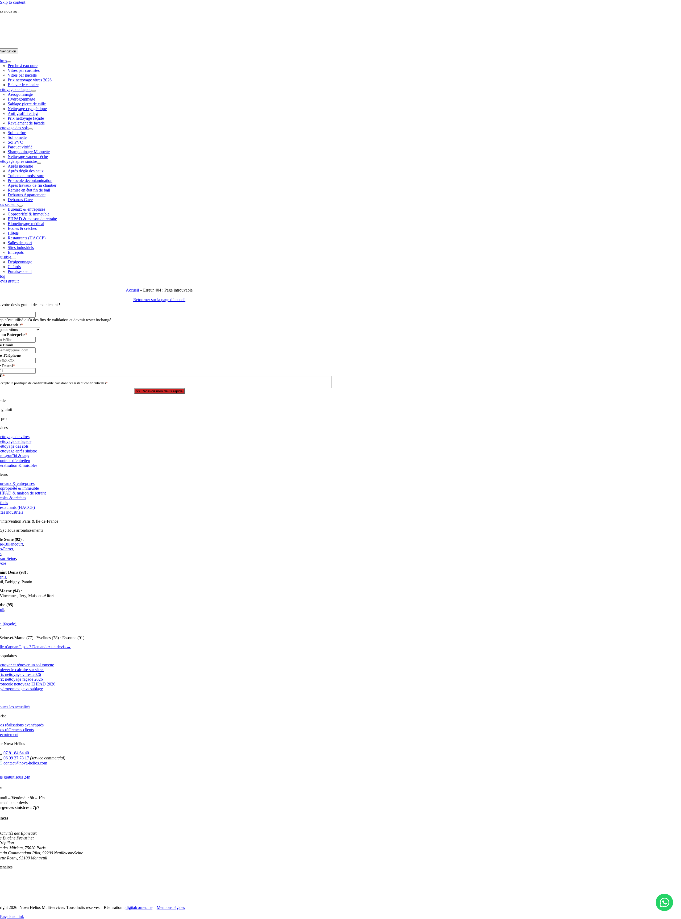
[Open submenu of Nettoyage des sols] (30, 129)
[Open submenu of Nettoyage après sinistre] (39, 163)
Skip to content (12, 2)
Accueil (132, 290)
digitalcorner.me (139, 907)
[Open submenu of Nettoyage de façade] (33, 91)
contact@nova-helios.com (25, 763)
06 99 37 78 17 (16, 758)
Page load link (12, 916)
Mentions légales (171, 907)
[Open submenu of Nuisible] (13, 258)
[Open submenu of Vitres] (9, 62)
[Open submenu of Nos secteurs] (20, 206)
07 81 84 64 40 (34, 11)
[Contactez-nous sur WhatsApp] (664, 902)
